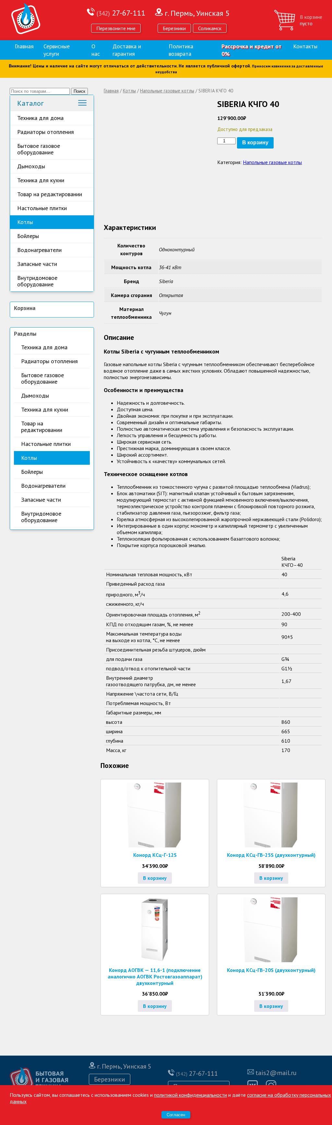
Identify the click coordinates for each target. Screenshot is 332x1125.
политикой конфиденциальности (190, 1095)
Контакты (305, 46)
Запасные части (37, 264)
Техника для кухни (40, 180)
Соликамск (209, 28)
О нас (95, 49)
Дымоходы (31, 166)
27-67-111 (121, 13)
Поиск (79, 91)
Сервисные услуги (56, 49)
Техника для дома (40, 118)
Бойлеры (28, 236)
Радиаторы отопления (45, 132)
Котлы (25, 222)
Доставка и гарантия (127, 49)
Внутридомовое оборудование (37, 281)
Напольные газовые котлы (167, 91)
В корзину (255, 142)
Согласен (176, 1114)
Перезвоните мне (116, 28)
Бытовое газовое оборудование (38, 149)
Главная (24, 46)
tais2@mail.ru (276, 1073)
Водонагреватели (39, 250)
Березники (174, 28)
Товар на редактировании (49, 194)
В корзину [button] (155, 878)
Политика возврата (181, 49)
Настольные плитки (42, 208)
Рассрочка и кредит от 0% (251, 49)
